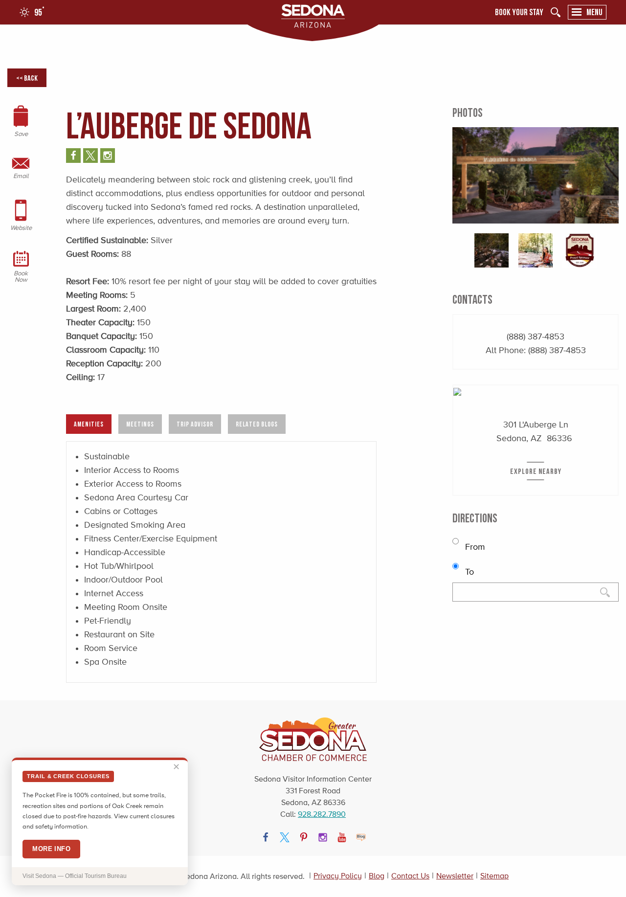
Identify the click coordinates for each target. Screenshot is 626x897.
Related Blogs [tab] (257, 423)
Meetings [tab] (140, 423)
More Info (51, 848)
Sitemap (494, 875)
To (468, 572)
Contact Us (410, 875)
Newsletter (454, 875)
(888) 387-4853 (535, 336)
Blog (376, 875)
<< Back (27, 78)
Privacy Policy (337, 875)
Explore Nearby (535, 471)
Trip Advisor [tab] (195, 423)
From (474, 547)
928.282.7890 (322, 814)
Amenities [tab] (89, 423)
